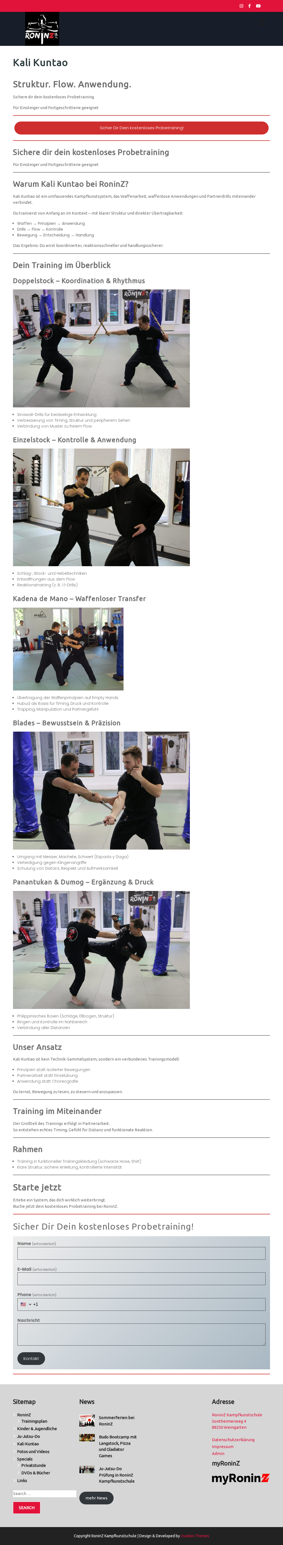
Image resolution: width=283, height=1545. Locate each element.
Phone (36, 1295)
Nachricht (28, 1320)
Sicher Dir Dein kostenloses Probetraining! (142, 128)
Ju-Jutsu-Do (28, 1436)
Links (22, 1480)
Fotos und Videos (33, 1451)
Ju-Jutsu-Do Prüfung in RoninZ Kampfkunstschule (117, 1474)
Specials (25, 1459)
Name (36, 1243)
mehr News (96, 1498)
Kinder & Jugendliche (37, 1428)
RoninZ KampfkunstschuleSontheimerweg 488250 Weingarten (237, 1421)
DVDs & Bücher (35, 1472)
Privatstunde (33, 1465)
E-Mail (37, 1269)
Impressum (223, 1446)
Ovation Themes (194, 1536)
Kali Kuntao (28, 1443)
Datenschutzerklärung (233, 1439)
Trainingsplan (34, 1421)
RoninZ (24, 1414)
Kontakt (31, 1358)
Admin (218, 1453)
